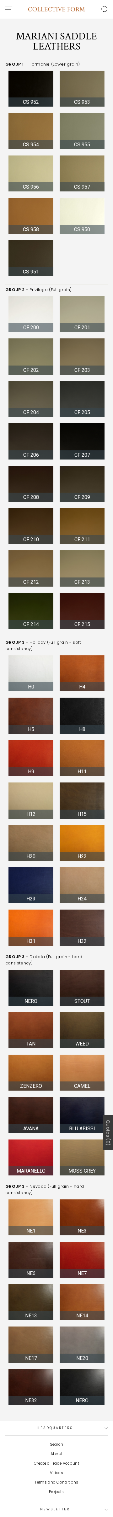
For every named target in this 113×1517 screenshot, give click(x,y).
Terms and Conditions (56, 1482)
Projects (56, 1491)
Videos (56, 1472)
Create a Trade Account (56, 1463)
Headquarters (55, 1428)
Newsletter (55, 1509)
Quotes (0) (108, 1132)
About (57, 1453)
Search (56, 1444)
